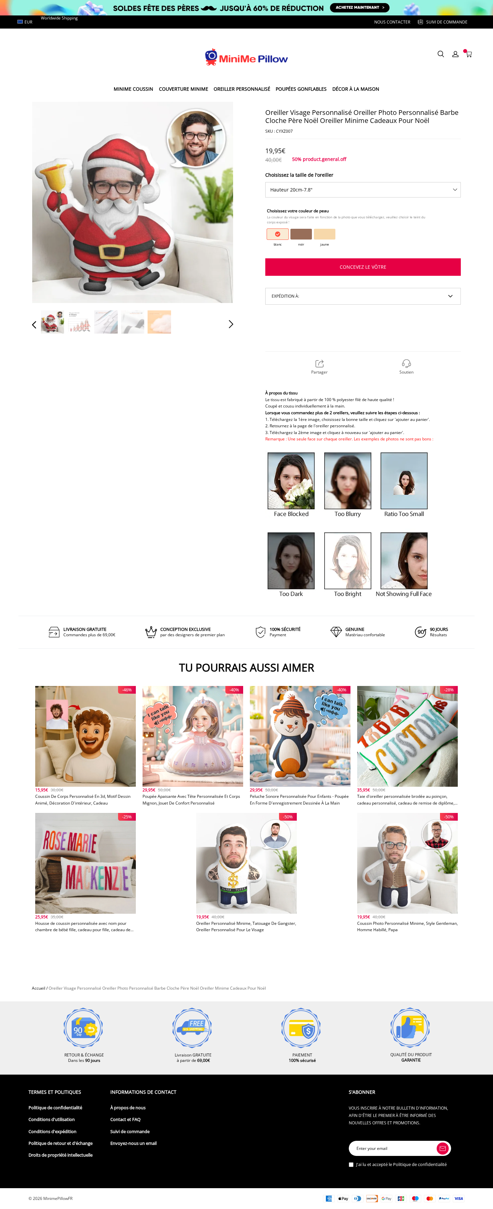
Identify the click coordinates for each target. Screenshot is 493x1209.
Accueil (38, 988)
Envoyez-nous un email (133, 1143)
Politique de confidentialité (55, 1108)
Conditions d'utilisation (52, 1119)
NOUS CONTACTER (392, 22)
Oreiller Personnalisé (242, 89)
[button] (47, 202)
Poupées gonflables (301, 89)
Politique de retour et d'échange (61, 1143)
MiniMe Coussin (133, 89)
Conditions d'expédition (52, 1131)
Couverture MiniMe (183, 89)
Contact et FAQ (125, 1119)
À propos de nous (128, 1108)
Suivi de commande (130, 1131)
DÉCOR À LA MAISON (355, 89)
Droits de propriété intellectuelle (61, 1155)
